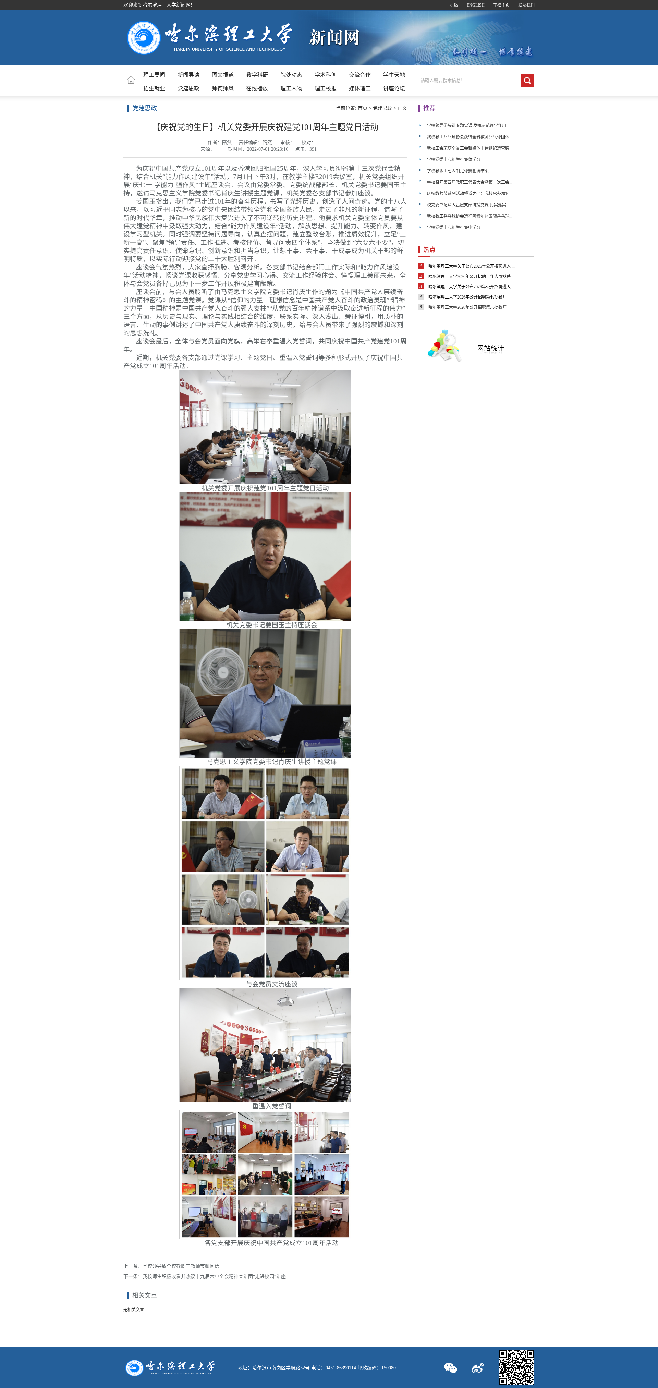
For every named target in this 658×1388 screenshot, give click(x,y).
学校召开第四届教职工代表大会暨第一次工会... (469, 182)
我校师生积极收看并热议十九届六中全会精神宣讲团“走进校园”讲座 (214, 1276)
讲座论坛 (394, 89)
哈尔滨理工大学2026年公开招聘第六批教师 (467, 307)
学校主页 (501, 5)
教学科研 (257, 75)
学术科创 (326, 75)
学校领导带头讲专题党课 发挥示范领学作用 (466, 125)
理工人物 (291, 89)
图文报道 (223, 75)
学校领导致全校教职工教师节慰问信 (181, 1266)
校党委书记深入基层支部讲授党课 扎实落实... (468, 205)
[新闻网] (208, 56)
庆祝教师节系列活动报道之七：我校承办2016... (469, 193)
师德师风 (223, 89)
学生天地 (394, 75)
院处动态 (291, 75)
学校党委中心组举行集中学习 (453, 227)
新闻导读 (188, 75)
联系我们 (526, 5)
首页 (362, 108)
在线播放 (257, 89)
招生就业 (154, 89)
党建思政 (188, 89)
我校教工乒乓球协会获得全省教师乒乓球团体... (469, 137)
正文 (402, 108)
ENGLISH (476, 5)
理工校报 (326, 89)
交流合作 (360, 75)
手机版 (452, 5)
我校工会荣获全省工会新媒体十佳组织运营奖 (468, 148)
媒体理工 (360, 89)
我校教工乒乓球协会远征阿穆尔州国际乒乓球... (469, 216)
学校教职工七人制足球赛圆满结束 (458, 171)
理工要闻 (154, 75)
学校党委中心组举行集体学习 (453, 159)
